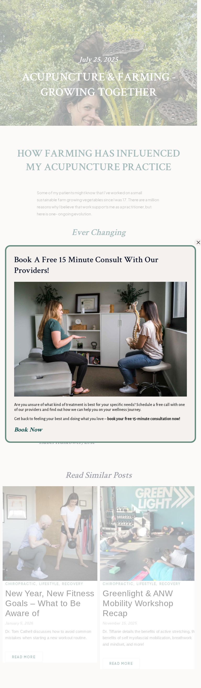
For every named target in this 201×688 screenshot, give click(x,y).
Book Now (28, 430)
